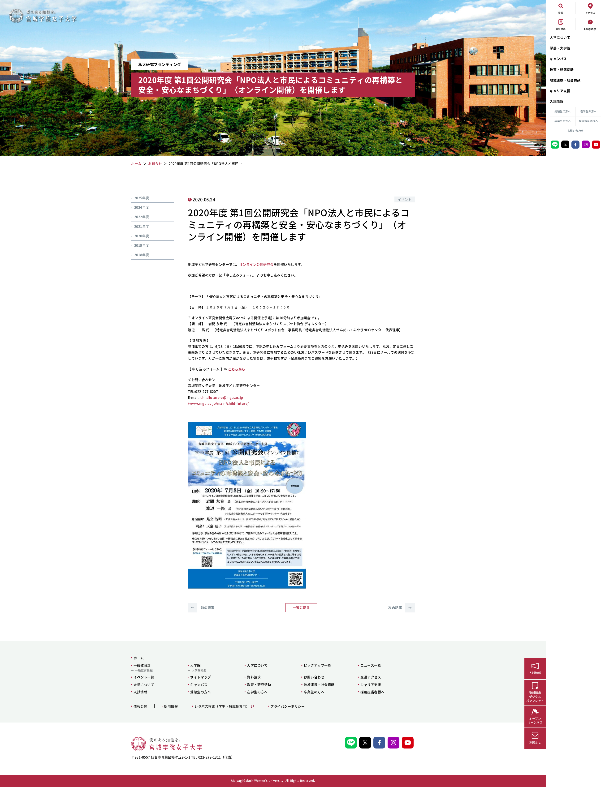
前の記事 (202, 607)
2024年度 (141, 207)
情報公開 (140, 706)
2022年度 (141, 216)
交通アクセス (370, 677)
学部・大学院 (560, 48)
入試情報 (556, 101)
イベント (404, 199)
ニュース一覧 (370, 665)
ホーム (139, 657)
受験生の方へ (562, 111)
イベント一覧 (144, 677)
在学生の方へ (588, 111)
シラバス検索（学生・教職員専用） (221, 706)
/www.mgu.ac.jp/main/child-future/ (218, 403)
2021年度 (141, 226)
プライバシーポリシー (287, 706)
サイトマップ (200, 677)
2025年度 (141, 197)
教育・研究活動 (562, 69)
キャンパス (558, 58)
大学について (560, 37)
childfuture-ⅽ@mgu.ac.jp (221, 397)
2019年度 (141, 245)
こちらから (236, 369)
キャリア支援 (560, 90)
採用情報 (171, 706)
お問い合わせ (575, 131)
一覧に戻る (301, 607)
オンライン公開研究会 (256, 264)
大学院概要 (199, 670)
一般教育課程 (144, 670)
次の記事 (400, 607)
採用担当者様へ (588, 121)
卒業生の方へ (562, 121)
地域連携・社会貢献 (565, 80)
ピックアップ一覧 (317, 665)
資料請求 (254, 677)
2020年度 (141, 235)
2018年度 (141, 254)
